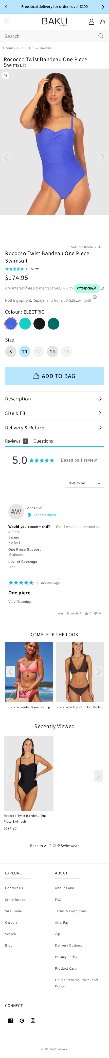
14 (52, 351)
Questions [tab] (43, 441)
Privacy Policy (66, 956)
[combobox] (54, 36)
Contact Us (14, 888)
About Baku (64, 888)
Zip (57, 934)
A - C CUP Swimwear (61, 845)
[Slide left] (6, 157)
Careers (11, 922)
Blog (8, 945)
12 (38, 351)
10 (24, 351)
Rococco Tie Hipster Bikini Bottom (80, 707)
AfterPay (62, 922)
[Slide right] (102, 157)
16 (66, 351)
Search (10, 934)
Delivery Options (68, 945)
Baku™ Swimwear (59, 1049)
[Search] (100, 35)
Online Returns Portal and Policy (76, 983)
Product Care (66, 968)
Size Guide (13, 911)
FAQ (58, 899)
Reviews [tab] (15, 441)
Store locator (16, 899)
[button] (6, 21)
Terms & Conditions (71, 911)
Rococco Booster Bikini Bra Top (29, 707)
